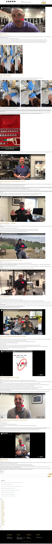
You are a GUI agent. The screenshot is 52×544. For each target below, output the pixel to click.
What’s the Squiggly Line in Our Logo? (9, 377)
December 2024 (3, 504)
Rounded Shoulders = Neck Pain (8, 223)
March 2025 (2, 503)
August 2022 (2, 516)
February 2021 (3, 524)
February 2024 (3, 507)
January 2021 (2, 525)
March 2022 (2, 519)
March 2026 (2, 502)
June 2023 (2, 510)
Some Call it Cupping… (6, 75)
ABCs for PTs (3, 33)
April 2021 (2, 523)
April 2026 (2, 501)
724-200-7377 (44, 1)
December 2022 (3, 513)
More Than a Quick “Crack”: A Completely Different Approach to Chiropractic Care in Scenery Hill (11, 486)
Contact (43, 5)
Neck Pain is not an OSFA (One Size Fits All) (11, 260)
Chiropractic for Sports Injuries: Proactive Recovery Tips (7, 484)
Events (25, 5)
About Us (13, 5)
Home (8, 5)
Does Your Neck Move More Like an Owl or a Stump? (13, 336)
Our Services (19, 5)
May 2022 (2, 518)
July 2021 (2, 522)
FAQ (38, 5)
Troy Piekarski (8, 35)
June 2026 (2, 500)
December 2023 (3, 508)
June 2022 (2, 517)
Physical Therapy (4, 44)
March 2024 (2, 506)
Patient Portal (30, 5)
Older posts (1, 473)
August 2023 (2, 509)
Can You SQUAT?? (4, 296)
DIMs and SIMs (4, 459)
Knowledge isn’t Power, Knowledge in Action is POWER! (14, 420)
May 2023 (2, 511)
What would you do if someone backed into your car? (13, 181)
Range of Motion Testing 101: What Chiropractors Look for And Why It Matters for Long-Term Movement (12, 482)
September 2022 (3, 515)
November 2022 (3, 514)
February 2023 (3, 512)
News (35, 5)
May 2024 (2, 505)
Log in (2, 528)
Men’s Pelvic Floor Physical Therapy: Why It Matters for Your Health (8, 488)
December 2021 (3, 521)
